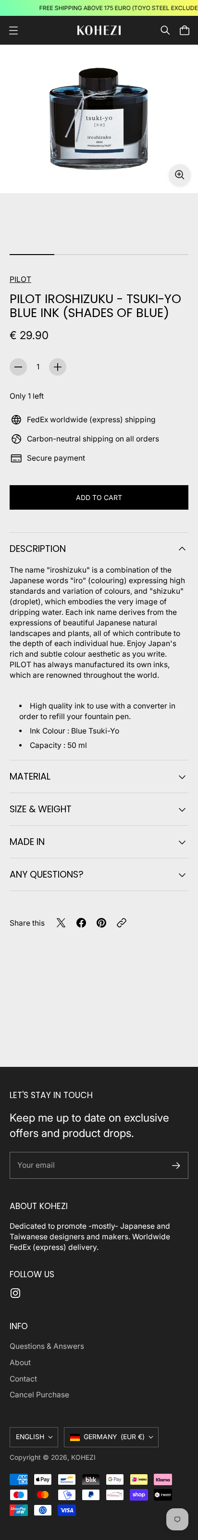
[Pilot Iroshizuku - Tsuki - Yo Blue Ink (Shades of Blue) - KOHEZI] (99, 119)
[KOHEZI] (99, 30)
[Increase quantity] (57, 367)
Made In (27, 841)
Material (30, 776)
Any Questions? (47, 874)
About (20, 1362)
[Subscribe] (176, 1165)
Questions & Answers (47, 1346)
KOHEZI (83, 1457)
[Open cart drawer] (184, 30)
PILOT (20, 279)
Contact (23, 1378)
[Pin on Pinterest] (101, 922)
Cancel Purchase (39, 1394)
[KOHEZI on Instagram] (15, 1293)
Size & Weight (41, 809)
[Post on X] (61, 922)
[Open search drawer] (165, 30)
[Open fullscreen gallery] (179, 174)
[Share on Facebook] (81, 922)
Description (38, 548)
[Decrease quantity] (18, 367)
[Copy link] (121, 922)
